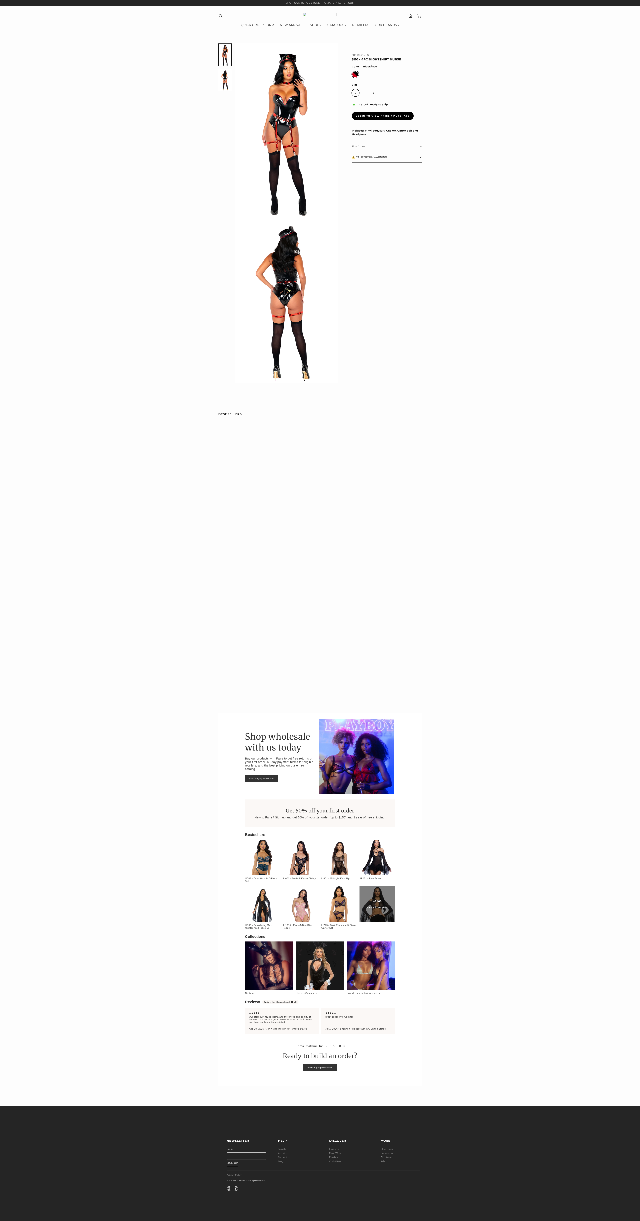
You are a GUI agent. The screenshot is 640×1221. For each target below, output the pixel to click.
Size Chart (358, 146)
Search (282, 1149)
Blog (281, 1161)
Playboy (333, 1157)
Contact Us (284, 1157)
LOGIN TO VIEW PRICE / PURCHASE (383, 116)
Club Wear (335, 1161)
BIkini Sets (386, 1149)
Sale (383, 1161)
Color (364, 66)
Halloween (386, 1153)
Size (355, 84)
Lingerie (334, 1149)
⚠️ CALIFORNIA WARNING (369, 157)
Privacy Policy (234, 1175)
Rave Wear (335, 1153)
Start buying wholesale (261, 778)
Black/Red (355, 74)
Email (230, 1149)
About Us (283, 1153)
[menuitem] (257, 24)
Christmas (386, 1157)
